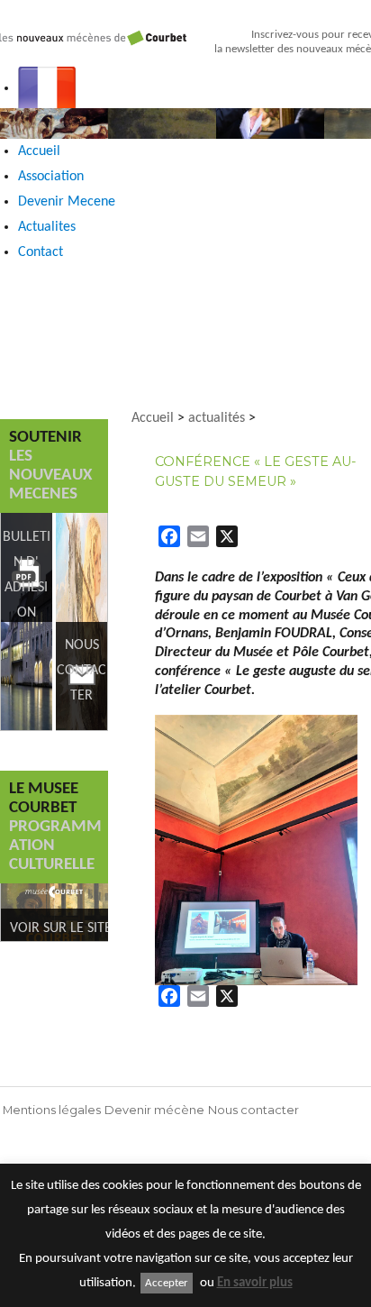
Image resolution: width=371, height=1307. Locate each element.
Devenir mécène (154, 1110)
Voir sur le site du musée (94, 928)
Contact (40, 252)
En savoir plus (255, 1283)
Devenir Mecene (66, 202)
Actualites (47, 227)
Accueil (39, 151)
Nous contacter (253, 1110)
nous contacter (81, 670)
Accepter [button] (166, 1283)
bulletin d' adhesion (26, 575)
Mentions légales (52, 1110)
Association (51, 176)
